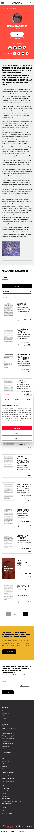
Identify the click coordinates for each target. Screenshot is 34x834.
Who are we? (5, 710)
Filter (17, 286)
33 (30, 371)
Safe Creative (5, 713)
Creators (4, 718)
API (3, 748)
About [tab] (28, 399)
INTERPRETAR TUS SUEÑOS (23, 511)
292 (26, 319)
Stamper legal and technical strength (12, 801)
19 (30, 601)
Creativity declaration (8, 733)
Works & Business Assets (9, 728)
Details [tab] (17, 399)
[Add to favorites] (18, 320)
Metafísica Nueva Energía (22, 330)
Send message (17, 38)
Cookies (4, 793)
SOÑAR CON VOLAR (22, 381)
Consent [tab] (6, 399)
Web (3, 756)
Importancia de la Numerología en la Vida (24, 357)
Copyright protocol (7, 796)
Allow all (17, 428)
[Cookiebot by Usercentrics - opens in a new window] (24, 394)
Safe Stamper (5, 716)
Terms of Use (5, 788)
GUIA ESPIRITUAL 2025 (22, 562)
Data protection (6, 798)
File (3, 768)
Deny (17, 438)
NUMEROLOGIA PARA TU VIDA (24, 485)
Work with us (5, 816)
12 (30, 500)
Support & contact (7, 813)
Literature (5, 277)
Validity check (5, 741)
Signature (4, 766)
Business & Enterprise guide (9, 781)
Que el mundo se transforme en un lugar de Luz (23, 460)
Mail (3, 758)
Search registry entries (8, 738)
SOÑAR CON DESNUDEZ (22, 304)
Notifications (5, 761)
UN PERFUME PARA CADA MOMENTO (23, 537)
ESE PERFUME (23, 586)
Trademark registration (8, 730)
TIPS (3, 721)
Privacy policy (5, 791)
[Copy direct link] (27, 53)
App (3, 763)
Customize (16, 433)
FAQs (3, 811)
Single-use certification (8, 778)
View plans (9, 652)
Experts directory (6, 746)
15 (26, 345)
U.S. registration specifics (9, 736)
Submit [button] (7, 692)
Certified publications (8, 743)
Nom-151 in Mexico (7, 803)
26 (30, 447)
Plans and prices (6, 776)
